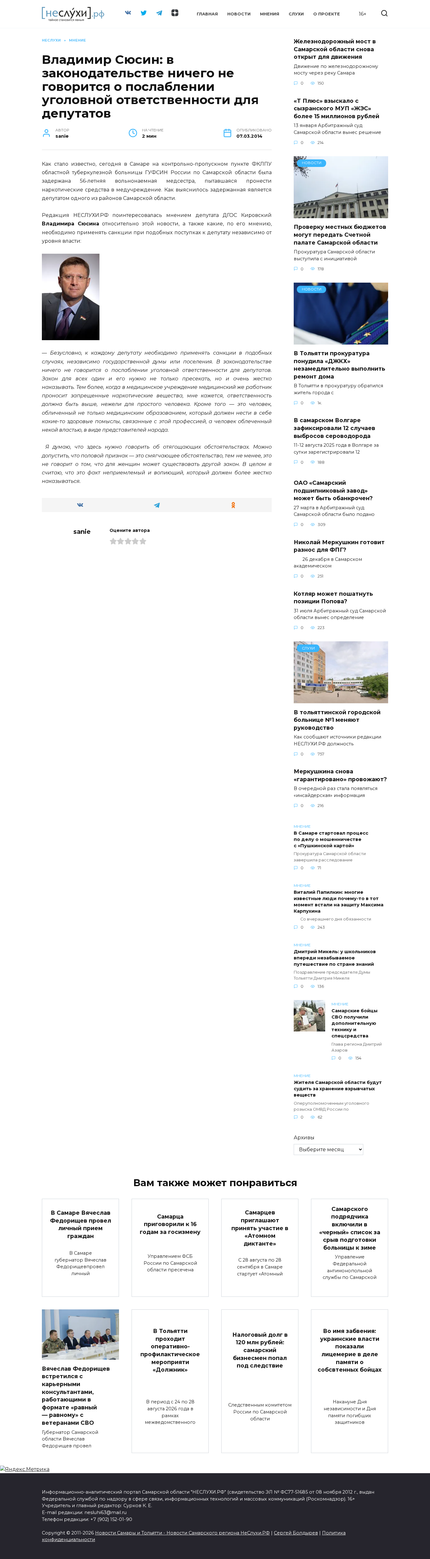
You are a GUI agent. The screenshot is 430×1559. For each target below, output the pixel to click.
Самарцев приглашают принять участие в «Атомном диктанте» (259, 1228)
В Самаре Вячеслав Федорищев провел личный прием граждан (80, 1224)
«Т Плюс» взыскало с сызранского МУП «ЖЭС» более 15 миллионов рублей (336, 108)
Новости (239, 14)
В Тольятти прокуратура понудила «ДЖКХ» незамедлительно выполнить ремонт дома (339, 365)
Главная (207, 14)
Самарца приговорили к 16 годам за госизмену (170, 1224)
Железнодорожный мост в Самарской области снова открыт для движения (335, 49)
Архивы (304, 1138)
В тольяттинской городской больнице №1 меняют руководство (337, 720)
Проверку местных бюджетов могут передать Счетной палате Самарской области (340, 235)
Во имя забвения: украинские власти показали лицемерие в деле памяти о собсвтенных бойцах (350, 1350)
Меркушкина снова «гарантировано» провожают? (340, 775)
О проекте (326, 14)
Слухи (296, 14)
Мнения (269, 14)
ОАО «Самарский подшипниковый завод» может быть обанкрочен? (333, 490)
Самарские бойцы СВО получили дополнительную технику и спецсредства (354, 1023)
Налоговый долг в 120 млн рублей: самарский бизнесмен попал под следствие (260, 1350)
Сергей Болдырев (296, 1533)
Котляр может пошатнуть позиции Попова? (333, 597)
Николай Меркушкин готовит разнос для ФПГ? (339, 546)
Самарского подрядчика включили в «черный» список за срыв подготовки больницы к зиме (349, 1228)
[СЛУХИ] (341, 699)
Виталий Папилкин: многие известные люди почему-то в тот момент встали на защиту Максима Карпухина (338, 901)
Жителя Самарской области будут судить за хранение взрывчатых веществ (338, 1089)
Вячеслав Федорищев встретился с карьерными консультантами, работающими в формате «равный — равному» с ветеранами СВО (76, 1395)
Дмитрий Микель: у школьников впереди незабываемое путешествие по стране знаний (335, 958)
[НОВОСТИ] (341, 214)
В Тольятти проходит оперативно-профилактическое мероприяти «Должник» (170, 1350)
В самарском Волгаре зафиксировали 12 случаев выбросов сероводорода (334, 428)
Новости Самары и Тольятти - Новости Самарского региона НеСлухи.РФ (182, 1533)
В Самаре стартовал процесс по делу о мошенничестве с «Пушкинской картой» (331, 839)
